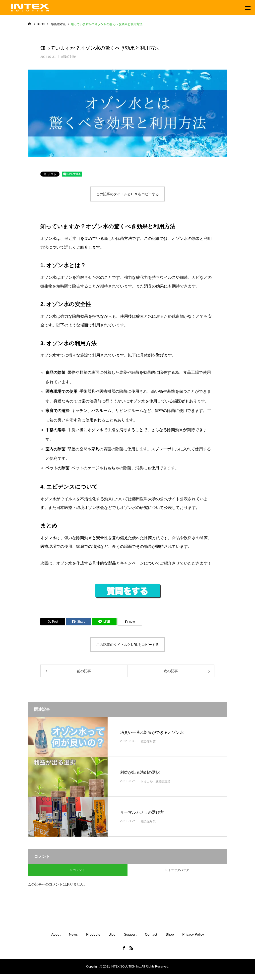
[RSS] (131, 947)
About (56, 934)
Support (130, 934)
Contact (151, 934)
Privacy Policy (193, 934)
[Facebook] (123, 947)
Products (93, 934)
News (73, 934)
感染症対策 (68, 57)
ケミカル (147, 781)
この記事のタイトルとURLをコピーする (127, 194)
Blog (112, 934)
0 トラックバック (177, 870)
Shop (170, 934)
